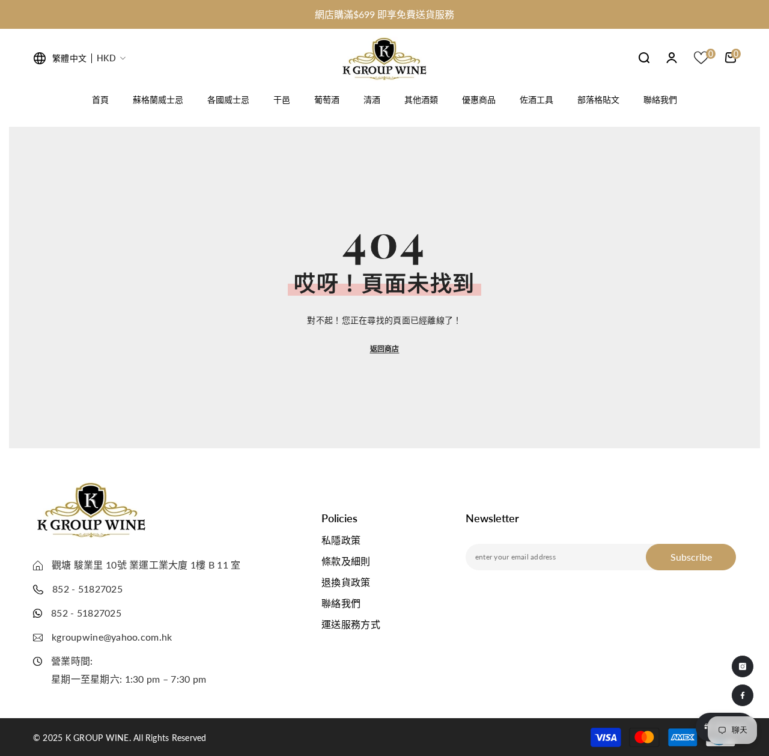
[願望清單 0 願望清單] (701, 57)
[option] (384, 14)
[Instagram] (742, 666)
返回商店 (385, 348)
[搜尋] (644, 57)
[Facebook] (742, 695)
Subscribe (691, 556)
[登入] (671, 57)
